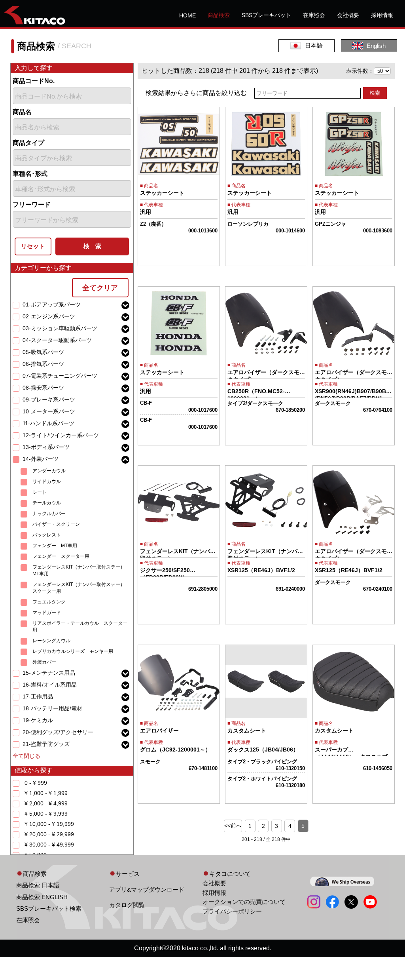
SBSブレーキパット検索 (48, 908)
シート (39, 492)
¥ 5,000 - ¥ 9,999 (46, 814)
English (376, 45)
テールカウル (46, 503)
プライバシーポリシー (232, 911)
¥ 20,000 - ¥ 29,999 (49, 834)
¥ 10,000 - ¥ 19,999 (49, 824)
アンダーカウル (49, 471)
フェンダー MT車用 (54, 545)
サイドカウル (46, 481)
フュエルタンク (49, 602)
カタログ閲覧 (127, 905)
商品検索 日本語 (37, 885)
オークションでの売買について (244, 901)
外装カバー (44, 662)
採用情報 (382, 15)
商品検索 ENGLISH (42, 897)
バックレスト (46, 535)
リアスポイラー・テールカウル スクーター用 (79, 626)
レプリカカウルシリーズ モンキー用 (72, 651)
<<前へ (233, 825)
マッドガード (46, 612)
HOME (187, 15)
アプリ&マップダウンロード (146, 889)
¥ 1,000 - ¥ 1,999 (46, 793)
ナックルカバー (49, 513)
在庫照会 (314, 15)
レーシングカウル (51, 640)
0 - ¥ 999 (36, 783)
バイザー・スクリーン (56, 524)
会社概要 (348, 15)
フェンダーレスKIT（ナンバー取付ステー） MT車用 (81, 570)
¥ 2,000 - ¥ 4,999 (46, 803)
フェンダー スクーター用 (60, 556)
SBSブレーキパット (266, 15)
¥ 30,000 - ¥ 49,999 (49, 844)
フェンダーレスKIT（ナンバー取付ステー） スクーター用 (81, 588)
